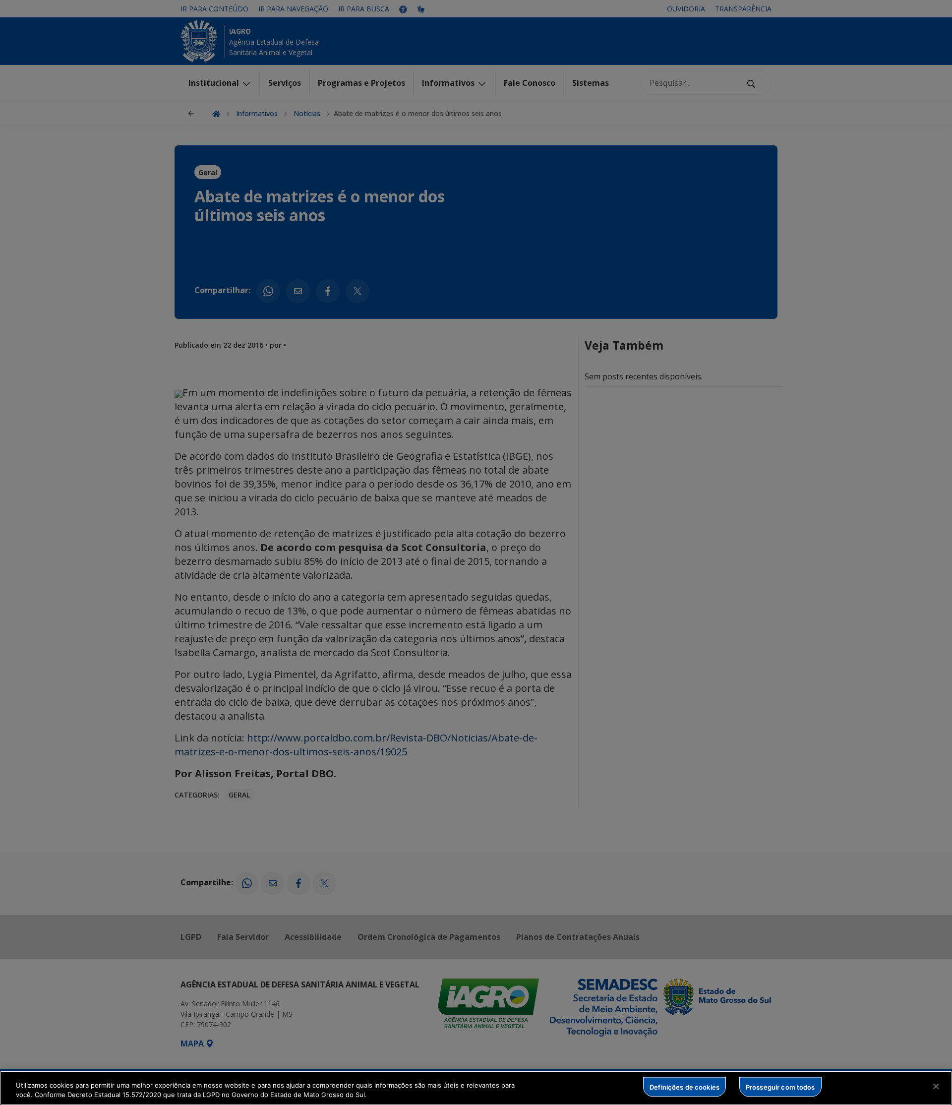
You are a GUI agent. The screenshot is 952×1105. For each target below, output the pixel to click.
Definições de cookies (684, 1087)
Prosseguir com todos (780, 1087)
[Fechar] (936, 1087)
